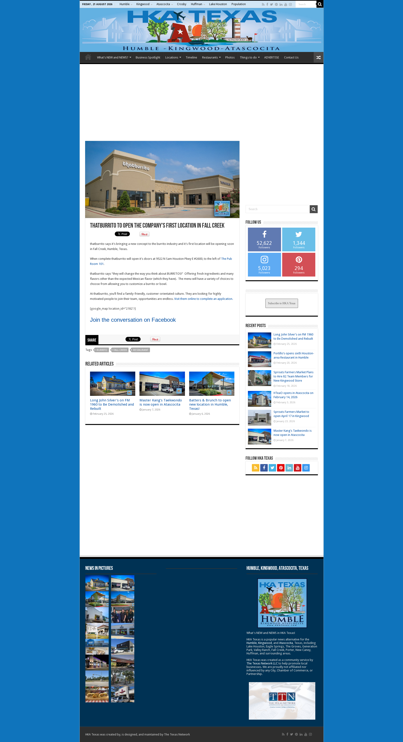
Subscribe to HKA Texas (281, 303)
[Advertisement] (201, 102)
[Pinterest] (276, 4)
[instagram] (290, 4)
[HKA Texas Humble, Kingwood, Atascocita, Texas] (201, 30)
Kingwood (142, 4)
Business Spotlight (148, 57)
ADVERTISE (271, 57)
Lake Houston (218, 4)
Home (88, 57)
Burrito (102, 350)
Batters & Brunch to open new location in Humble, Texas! (210, 404)
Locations (171, 57)
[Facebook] (267, 4)
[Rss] (263, 4)
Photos (230, 57)
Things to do (248, 57)
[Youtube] (286, 4)
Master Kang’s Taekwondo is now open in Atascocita (160, 402)
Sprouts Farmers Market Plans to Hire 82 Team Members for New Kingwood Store (293, 376)
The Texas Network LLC (262, 663)
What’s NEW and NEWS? (112, 57)
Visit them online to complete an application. (203, 299)
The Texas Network (177, 734)
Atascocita (163, 4)
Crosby (181, 4)
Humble (124, 4)
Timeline (191, 57)
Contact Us (291, 57)
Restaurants (210, 57)
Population (239, 4)
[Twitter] (272, 4)
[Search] (319, 4)
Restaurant (140, 350)
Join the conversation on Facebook (133, 320)
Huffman (196, 4)
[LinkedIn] (281, 4)
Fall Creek (120, 350)
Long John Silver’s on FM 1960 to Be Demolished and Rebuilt (112, 404)
